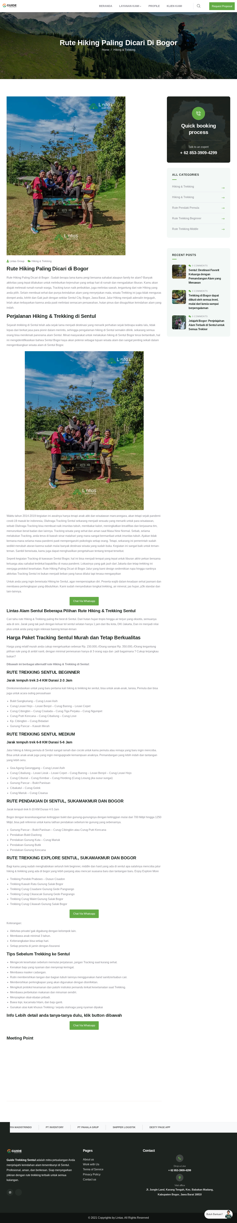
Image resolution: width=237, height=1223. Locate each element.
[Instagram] (10, 1192)
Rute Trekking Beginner (186, 218)
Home (105, 49)
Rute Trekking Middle (185, 228)
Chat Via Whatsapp (84, 601)
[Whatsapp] (18, 1192)
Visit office (180, 1185)
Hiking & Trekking (124, 49)
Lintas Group (17, 261)
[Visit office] (179, 1177)
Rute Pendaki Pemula (185, 207)
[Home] (9, 6)
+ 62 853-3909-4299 (198, 152)
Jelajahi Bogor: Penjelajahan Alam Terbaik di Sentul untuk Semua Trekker (207, 325)
